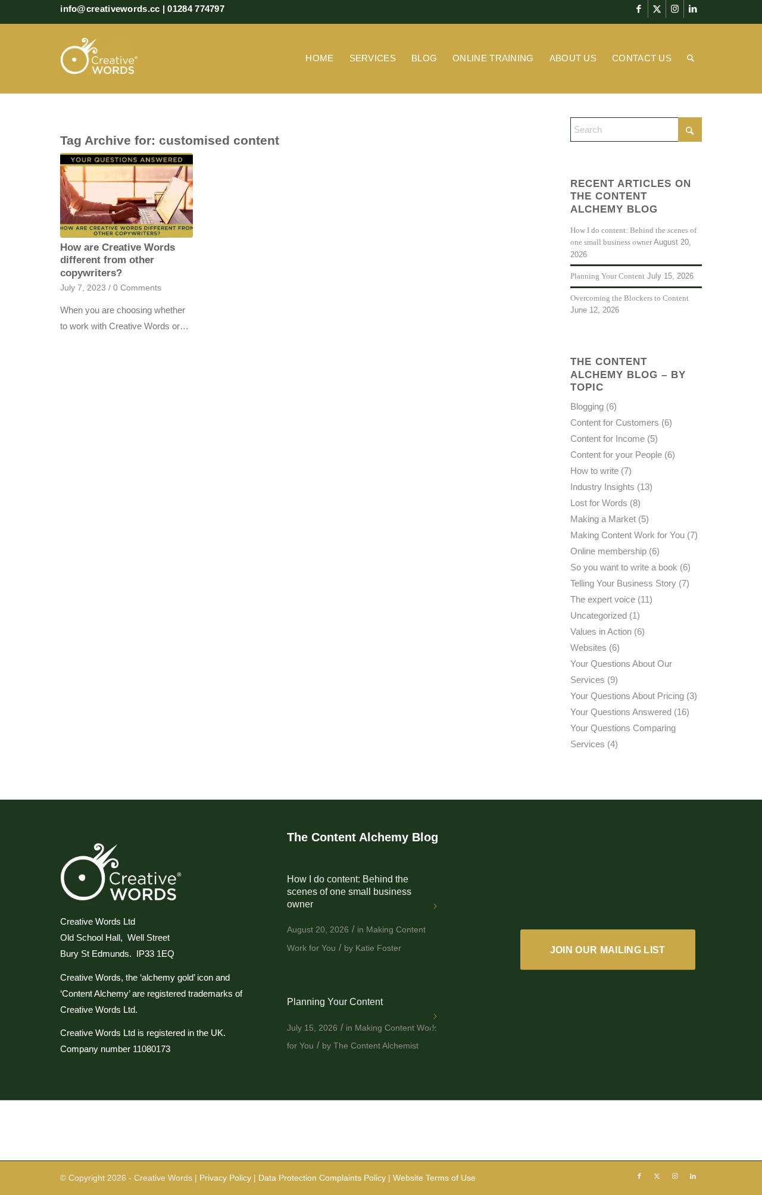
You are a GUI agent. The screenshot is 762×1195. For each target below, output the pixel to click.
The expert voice (602, 599)
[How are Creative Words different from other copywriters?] (126, 195)
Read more (436, 911)
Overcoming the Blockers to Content (629, 298)
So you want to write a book (623, 567)
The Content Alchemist (376, 1045)
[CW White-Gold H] (99, 58)
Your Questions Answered (621, 712)
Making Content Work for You (627, 535)
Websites (588, 647)
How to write (594, 471)
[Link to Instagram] (674, 9)
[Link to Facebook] (639, 9)
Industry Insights (602, 487)
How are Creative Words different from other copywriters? (117, 260)
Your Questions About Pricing (627, 696)
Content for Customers (614, 422)
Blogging (587, 406)
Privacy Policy (225, 1177)
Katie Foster (378, 948)
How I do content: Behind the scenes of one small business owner (349, 891)
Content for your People (616, 455)
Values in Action (601, 631)
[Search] (690, 58)
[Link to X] (657, 9)
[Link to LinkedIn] (693, 9)
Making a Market (603, 519)
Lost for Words (598, 503)
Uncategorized (598, 615)
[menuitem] (319, 58)
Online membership (608, 551)
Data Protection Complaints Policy (322, 1177)
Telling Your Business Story (623, 583)
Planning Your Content (607, 276)
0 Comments (137, 287)
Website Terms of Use (434, 1177)
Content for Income (607, 438)
